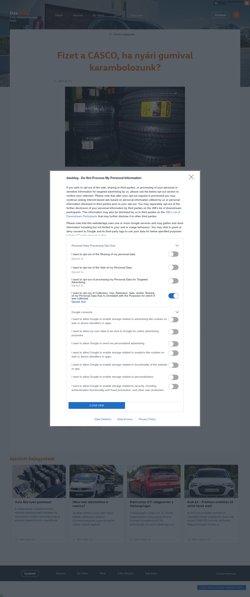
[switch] (173, 254)
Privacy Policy (147, 419)
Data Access (125, 419)
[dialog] (125, 298)
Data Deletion (103, 419)
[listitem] (125, 245)
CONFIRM (97, 405)
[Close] (192, 178)
